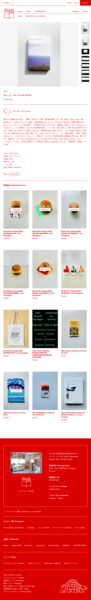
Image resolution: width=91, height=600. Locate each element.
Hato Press (28, 545)
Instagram (75, 11)
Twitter (85, 11)
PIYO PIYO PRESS (79, 545)
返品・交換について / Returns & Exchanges (19, 586)
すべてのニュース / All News (13, 563)
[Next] (58, 54)
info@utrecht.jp (39, 11)
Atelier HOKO (16, 545)
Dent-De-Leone (53, 545)
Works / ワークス (70, 563)
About (28, 11)
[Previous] (19, 54)
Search (69, 3)
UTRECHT (66, 545)
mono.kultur (40, 545)
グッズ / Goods (43, 528)
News (20, 16)
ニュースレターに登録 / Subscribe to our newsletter (22, 511)
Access (20, 11)
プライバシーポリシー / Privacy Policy (17, 591)
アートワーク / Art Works (62, 528)
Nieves (5, 545)
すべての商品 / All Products (13, 528)
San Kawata (14, 174)
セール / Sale (79, 528)
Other (5, 91)
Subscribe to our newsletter (35, 16)
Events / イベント (34, 563)
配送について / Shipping (12, 583)
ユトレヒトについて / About (13, 578)
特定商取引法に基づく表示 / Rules (15, 589)
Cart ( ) (85, 3)
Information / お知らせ (52, 563)
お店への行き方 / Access (12, 575)
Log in (76, 3)
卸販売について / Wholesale (13, 580)
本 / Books (31, 528)
